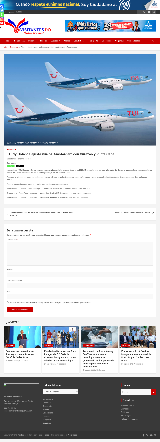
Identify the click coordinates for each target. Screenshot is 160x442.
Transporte (93, 41)
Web (8, 291)
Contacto (125, 409)
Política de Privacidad (129, 419)
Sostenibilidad (133, 41)
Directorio (106, 41)
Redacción (27, 159)
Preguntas (119, 41)
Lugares (54, 41)
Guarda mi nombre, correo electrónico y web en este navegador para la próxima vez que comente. (50, 302)
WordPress (72, 435)
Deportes (32, 41)
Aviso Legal (125, 415)
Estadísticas (79, 41)
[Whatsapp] (10, 166)
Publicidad (125, 412)
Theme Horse (43, 435)
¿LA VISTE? (12, 322)
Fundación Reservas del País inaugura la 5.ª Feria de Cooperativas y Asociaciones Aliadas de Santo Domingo (60, 356)
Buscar (153, 392)
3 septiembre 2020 (14, 159)
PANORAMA (48, 399)
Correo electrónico (14, 280)
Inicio (8, 41)
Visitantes (22, 435)
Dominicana (19, 41)
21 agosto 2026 (12, 361)
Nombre (10, 269)
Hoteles (43, 41)
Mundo (67, 41)
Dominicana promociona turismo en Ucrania (132, 213)
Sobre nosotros (127, 405)
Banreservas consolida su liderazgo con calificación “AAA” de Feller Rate (20, 354)
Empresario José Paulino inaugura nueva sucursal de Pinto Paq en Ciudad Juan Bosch (136, 356)
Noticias (10, 345)
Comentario (12, 239)
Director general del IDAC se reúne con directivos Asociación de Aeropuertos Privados (41, 214)
